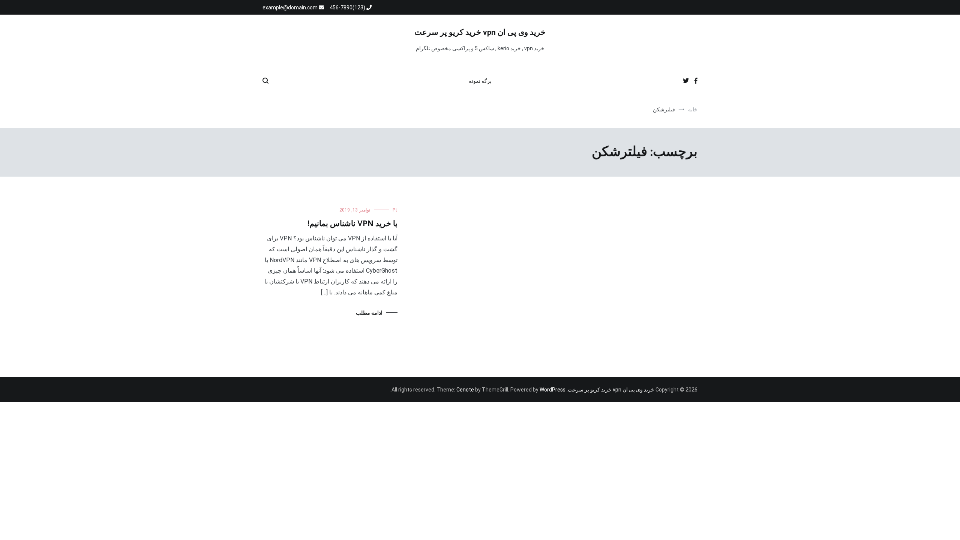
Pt (395, 210)
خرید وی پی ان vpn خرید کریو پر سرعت (480, 32)
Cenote (465, 390)
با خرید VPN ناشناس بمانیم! (353, 224)
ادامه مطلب (369, 313)
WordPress (553, 390)
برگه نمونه (480, 81)
